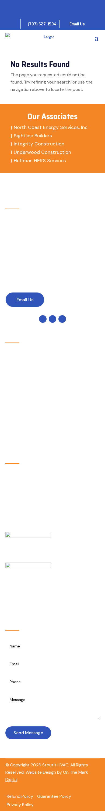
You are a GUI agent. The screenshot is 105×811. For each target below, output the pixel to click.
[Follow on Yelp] (62, 6)
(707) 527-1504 (34, 265)
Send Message (28, 733)
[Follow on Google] (52, 6)
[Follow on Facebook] (43, 6)
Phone (28, 254)
